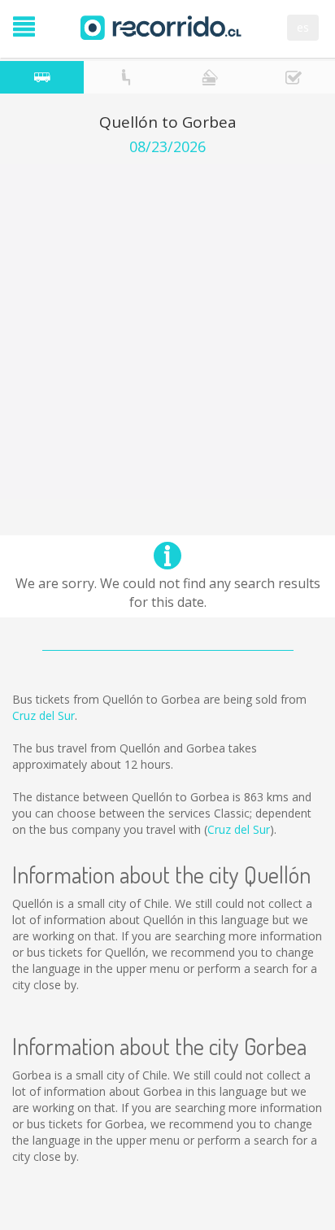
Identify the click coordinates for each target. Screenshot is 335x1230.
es (303, 27)
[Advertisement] (167, 331)
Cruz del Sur (43, 715)
